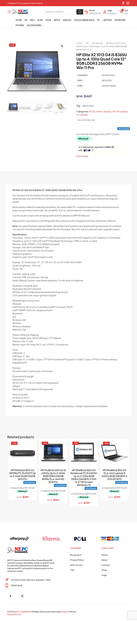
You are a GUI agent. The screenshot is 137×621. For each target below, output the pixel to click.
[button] (62, 46)
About (105, 560)
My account (75, 555)
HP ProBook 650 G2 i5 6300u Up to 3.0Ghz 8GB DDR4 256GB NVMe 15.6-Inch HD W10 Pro (53, 476)
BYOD (92, 111)
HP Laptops (97, 43)
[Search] (80, 12)
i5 (77, 114)
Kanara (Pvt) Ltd (14, 614)
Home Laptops (103, 111)
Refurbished (88, 106)
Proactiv (64, 611)
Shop (104, 570)
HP (87, 43)
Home (79, 43)
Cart (72, 570)
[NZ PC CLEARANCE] (11, 596)
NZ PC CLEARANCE (22, 611)
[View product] (32, 449)
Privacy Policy (77, 560)
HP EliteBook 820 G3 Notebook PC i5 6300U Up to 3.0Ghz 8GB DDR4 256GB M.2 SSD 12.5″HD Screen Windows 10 (83, 477)
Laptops (83, 114)
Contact (106, 565)
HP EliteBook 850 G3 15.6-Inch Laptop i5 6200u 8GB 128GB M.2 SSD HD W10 (114, 474)
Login (104, 575)
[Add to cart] (32, 443)
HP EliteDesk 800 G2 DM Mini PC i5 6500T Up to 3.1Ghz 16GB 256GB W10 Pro (22, 474)
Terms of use (76, 565)
